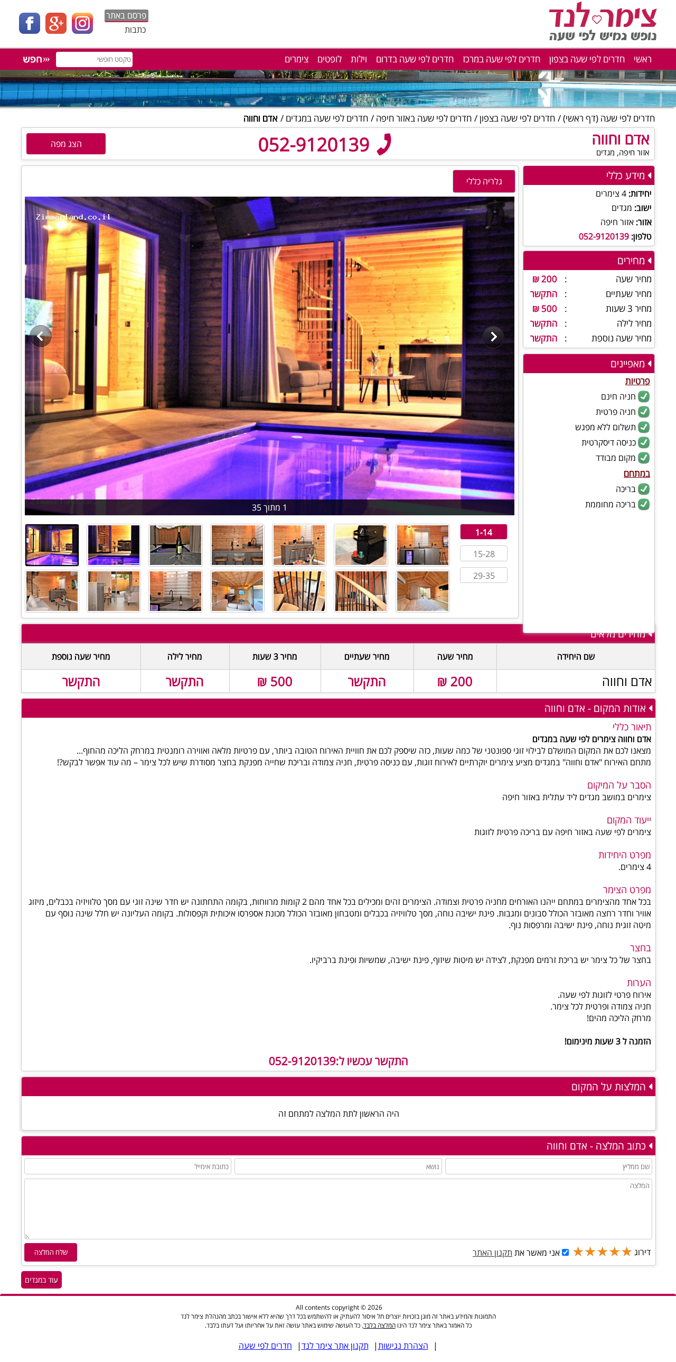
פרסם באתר (126, 15)
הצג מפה (66, 144)
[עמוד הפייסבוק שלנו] (32, 30)
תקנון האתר (492, 1252)
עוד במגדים (41, 1280)
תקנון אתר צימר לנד (335, 1345)
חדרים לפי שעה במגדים (327, 118)
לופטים (329, 59)
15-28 (484, 554)
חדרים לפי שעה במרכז (501, 59)
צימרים (296, 59)
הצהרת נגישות (403, 1345)
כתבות (135, 29)
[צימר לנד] (601, 39)
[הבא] (493, 338)
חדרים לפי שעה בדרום (415, 59)
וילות (359, 59)
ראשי (643, 59)
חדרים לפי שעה (627, 118)
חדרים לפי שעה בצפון (587, 59)
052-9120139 (316, 144)
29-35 (484, 575)
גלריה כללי (484, 181)
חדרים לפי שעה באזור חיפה (424, 118)
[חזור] (40, 338)
